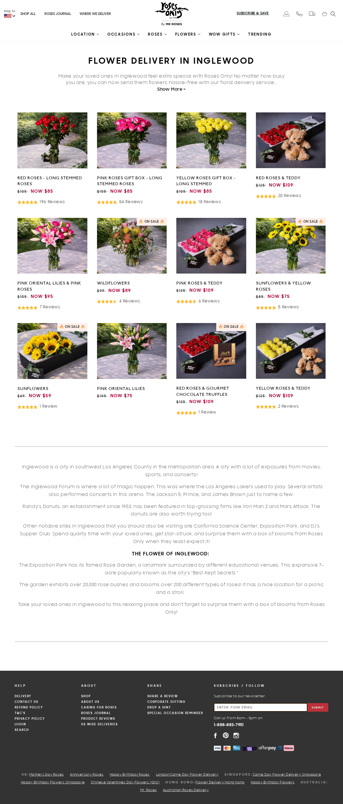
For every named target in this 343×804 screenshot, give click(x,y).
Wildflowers (113, 283)
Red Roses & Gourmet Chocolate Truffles (202, 391)
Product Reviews (98, 718)
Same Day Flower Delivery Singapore (287, 774)
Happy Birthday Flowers (273, 782)
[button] (83, 36)
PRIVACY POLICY (30, 718)
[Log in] (286, 14)
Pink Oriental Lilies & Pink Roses (49, 286)
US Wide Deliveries (99, 724)
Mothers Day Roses (46, 774)
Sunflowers (33, 388)
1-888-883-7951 (229, 725)
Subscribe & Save (253, 14)
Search (22, 730)
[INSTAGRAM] (236, 735)
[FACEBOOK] (215, 735)
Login (20, 724)
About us (90, 702)
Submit (318, 707)
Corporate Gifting (166, 702)
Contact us (26, 702)
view (52, 209)
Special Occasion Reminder (175, 713)
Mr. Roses (148, 790)
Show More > (171, 89)
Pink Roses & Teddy (199, 283)
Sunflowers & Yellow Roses (283, 286)
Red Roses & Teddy (278, 178)
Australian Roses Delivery (186, 790)
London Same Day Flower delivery (187, 774)
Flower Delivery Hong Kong (219, 782)
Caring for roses (99, 707)
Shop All (28, 14)
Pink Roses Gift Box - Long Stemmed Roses (129, 181)
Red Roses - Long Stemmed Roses (49, 181)
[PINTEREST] (225, 735)
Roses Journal (57, 14)
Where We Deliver (95, 14)
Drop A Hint (159, 707)
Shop (86, 696)
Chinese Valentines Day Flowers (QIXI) (125, 782)
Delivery (23, 696)
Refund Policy (29, 707)
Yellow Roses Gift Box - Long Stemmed (206, 181)
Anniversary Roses (86, 774)
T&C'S (20, 713)
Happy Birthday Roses (130, 774)
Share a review (162, 696)
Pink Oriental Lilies (121, 388)
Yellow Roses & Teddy (283, 388)
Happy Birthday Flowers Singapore (53, 782)
